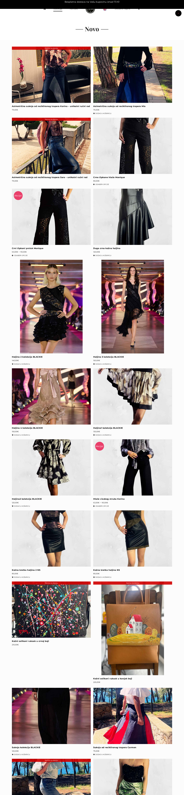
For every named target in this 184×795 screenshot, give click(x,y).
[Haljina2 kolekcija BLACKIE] (51, 467)
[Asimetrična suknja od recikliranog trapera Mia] (132, 75)
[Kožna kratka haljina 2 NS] (51, 538)
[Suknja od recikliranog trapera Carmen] (132, 716)
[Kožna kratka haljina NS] (132, 538)
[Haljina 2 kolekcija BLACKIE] (51, 306)
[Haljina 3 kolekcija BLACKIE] (132, 306)
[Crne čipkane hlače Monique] (132, 146)
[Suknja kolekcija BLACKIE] (51, 716)
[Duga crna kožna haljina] (132, 217)
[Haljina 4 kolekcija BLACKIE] (51, 396)
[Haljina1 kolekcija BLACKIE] (132, 396)
